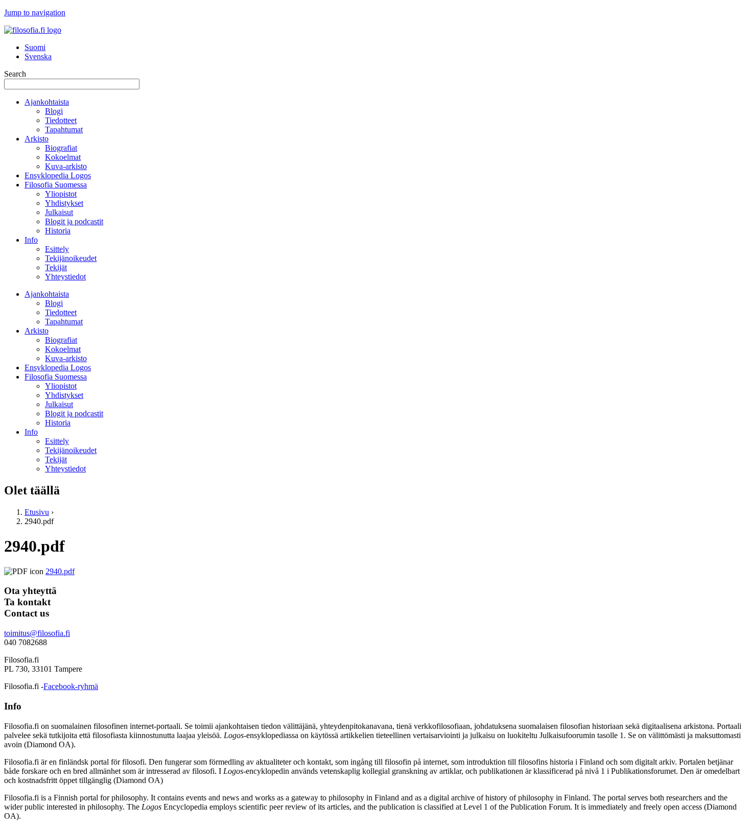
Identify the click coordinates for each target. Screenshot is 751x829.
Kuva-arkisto (66, 166)
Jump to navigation (34, 12)
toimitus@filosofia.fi (37, 633)
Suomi (35, 47)
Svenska (38, 56)
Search (15, 73)
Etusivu (37, 512)
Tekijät (56, 267)
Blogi (54, 111)
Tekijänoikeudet (71, 258)
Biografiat (61, 148)
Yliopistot (61, 194)
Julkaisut (59, 212)
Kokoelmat (63, 157)
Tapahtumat (64, 129)
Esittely (57, 249)
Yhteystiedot (65, 276)
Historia (58, 230)
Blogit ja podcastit (74, 221)
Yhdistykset (64, 203)
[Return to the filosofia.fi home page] (32, 30)
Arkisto (37, 138)
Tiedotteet (61, 120)
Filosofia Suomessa (56, 184)
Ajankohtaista (47, 102)
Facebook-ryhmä (70, 686)
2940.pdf (60, 571)
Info (31, 239)
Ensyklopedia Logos (58, 175)
